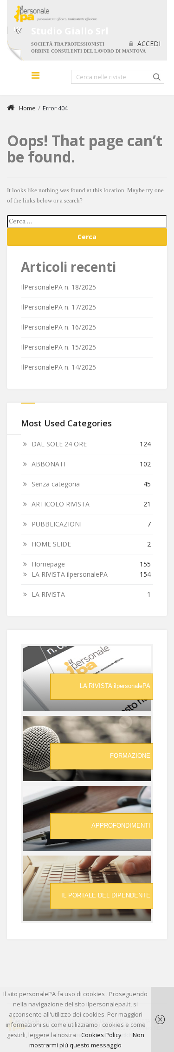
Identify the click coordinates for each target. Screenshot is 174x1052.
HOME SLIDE (51, 543)
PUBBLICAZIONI (57, 523)
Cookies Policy (101, 1035)
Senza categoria (56, 483)
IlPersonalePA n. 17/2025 (58, 307)
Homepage (48, 564)
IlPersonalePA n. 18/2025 (58, 287)
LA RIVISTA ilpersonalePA (70, 574)
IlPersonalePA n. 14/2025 (58, 367)
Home (27, 108)
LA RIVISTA (48, 594)
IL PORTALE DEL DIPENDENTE (105, 895)
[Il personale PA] (52, 14)
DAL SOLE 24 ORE (59, 443)
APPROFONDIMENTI (120, 825)
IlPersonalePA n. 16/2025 (58, 327)
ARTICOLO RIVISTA (61, 503)
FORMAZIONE (130, 755)
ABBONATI (48, 463)
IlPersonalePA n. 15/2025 (58, 347)
